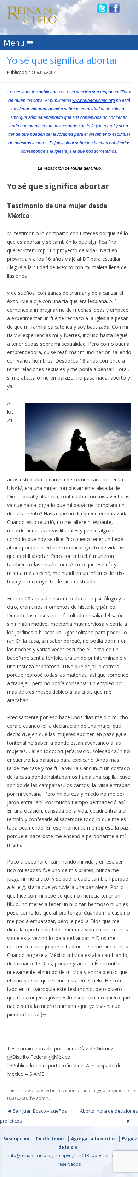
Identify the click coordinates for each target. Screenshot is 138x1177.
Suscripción (16, 1139)
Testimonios (69, 1090)
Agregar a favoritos (93, 1139)
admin (42, 1098)
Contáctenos (50, 1139)
